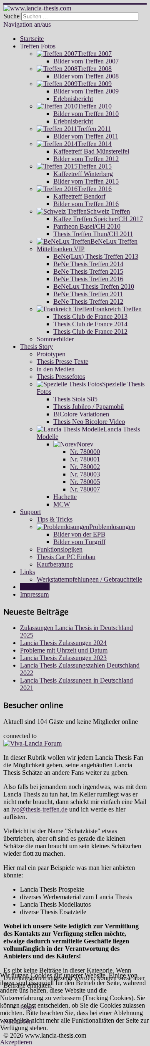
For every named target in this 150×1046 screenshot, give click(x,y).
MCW (61, 504)
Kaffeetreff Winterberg (83, 173)
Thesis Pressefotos (61, 376)
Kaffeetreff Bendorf (79, 196)
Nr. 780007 (85, 489)
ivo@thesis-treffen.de (39, 809)
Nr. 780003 (85, 474)
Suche (11, 16)
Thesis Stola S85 (75, 399)
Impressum (34, 594)
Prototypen (51, 354)
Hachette (65, 496)
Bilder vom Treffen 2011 (85, 136)
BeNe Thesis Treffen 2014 (88, 263)
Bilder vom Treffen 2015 (86, 181)
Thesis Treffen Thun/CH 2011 (93, 233)
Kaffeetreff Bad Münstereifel (91, 151)
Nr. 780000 (85, 451)
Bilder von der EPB (79, 534)
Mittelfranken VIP (61, 248)
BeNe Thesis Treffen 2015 (88, 271)
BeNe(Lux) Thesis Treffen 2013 (95, 256)
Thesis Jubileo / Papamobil (88, 406)
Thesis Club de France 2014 (90, 324)
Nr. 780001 (85, 459)
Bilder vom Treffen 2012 (86, 158)
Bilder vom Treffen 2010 (86, 113)
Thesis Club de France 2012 (90, 331)
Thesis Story (36, 346)
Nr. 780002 (85, 466)
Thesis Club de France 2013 (90, 316)
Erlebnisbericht (73, 98)
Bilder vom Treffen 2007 (86, 61)
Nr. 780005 (85, 481)
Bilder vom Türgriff (79, 541)
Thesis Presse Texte (62, 361)
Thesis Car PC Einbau (66, 556)
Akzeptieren (16, 1042)
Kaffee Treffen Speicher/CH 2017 (98, 218)
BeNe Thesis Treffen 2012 (88, 301)
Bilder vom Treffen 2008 (86, 76)
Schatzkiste (35, 586)
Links (27, 571)
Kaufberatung (55, 564)
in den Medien (56, 369)
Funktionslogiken (59, 549)
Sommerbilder (55, 339)
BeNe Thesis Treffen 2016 (88, 278)
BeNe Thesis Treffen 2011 (88, 293)
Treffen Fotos (37, 46)
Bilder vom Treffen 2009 (86, 91)
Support (30, 511)
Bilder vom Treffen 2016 (86, 203)
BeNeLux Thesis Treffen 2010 (93, 286)
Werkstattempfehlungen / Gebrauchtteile (89, 579)
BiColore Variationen (81, 414)
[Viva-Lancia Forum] (32, 743)
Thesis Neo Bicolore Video (89, 421)
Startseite (32, 38)
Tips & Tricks (54, 519)
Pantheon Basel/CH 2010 (86, 226)
